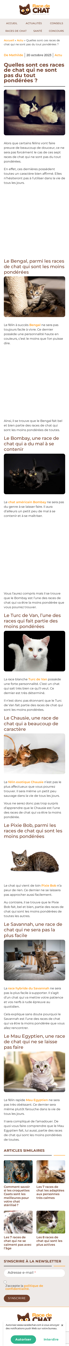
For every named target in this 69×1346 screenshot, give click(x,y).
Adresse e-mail (22, 1272)
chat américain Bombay (26, 502)
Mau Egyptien (37, 1100)
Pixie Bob (48, 885)
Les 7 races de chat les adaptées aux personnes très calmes (50, 1192)
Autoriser (23, 1339)
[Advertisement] (34, 222)
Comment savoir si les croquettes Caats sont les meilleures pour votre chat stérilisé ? (17, 1196)
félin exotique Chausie (26, 782)
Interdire (51, 1339)
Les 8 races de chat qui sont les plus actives (49, 1240)
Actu (20, 40)
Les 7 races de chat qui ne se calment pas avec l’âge (17, 1242)
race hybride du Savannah (28, 988)
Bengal (35, 325)
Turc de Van (37, 679)
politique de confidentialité (24, 1287)
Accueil (9, 40)
